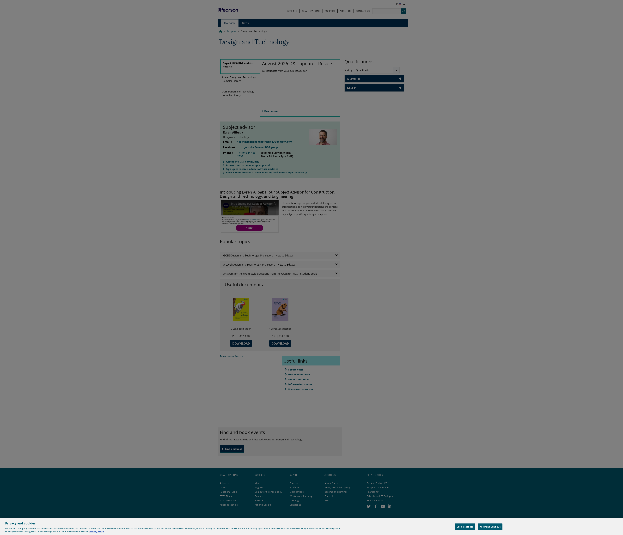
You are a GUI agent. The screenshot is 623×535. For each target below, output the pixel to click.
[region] (311, 526)
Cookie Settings (465, 526)
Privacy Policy (96, 531)
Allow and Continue (490, 526)
